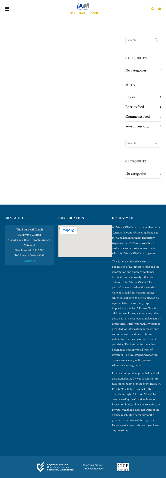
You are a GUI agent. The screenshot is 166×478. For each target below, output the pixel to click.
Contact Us (29, 261)
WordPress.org (136, 126)
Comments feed (137, 116)
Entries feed (134, 106)
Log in (130, 97)
